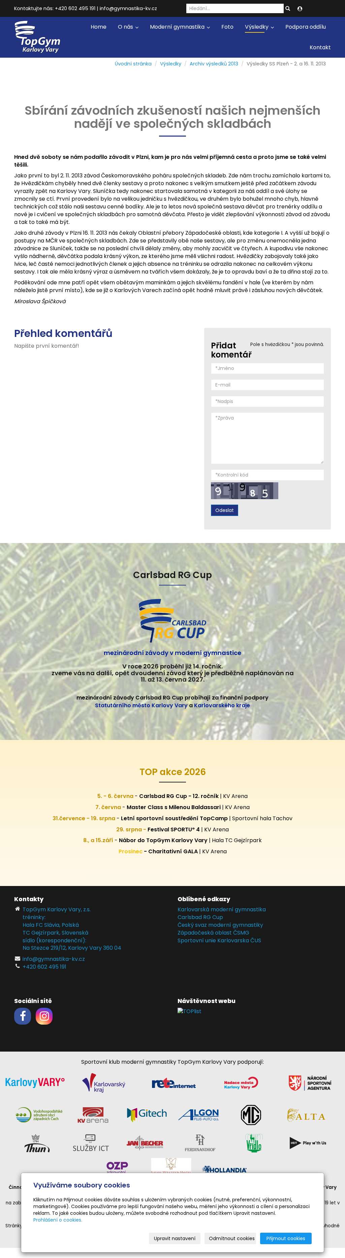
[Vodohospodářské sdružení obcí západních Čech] (39, 1114)
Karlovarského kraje (222, 705)
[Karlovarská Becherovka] (145, 1142)
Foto (227, 27)
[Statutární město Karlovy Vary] (35, 1083)
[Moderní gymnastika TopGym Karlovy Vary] (37, 36)
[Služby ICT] (91, 1142)
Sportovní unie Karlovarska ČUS (219, 940)
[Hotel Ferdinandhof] (200, 1142)
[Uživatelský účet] (300, 8)
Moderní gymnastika (178, 27)
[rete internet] (174, 1083)
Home (98, 27)
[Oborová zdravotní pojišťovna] (117, 1169)
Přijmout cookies (285, 1238)
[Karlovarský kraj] (103, 1083)
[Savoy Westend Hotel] (171, 1169)
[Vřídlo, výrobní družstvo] (254, 1142)
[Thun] (37, 1142)
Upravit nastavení (174, 1238)
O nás (126, 27)
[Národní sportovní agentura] (310, 1083)
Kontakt (320, 47)
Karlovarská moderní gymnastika (222, 909)
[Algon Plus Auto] (198, 1114)
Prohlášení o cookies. (57, 1220)
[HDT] (308, 1142)
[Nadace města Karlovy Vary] (241, 1083)
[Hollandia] (225, 1169)
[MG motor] (251, 1114)
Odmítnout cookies (232, 1238)
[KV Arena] (93, 1114)
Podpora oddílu (305, 27)
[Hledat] (287, 8)
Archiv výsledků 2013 (214, 63)
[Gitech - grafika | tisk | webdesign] (147, 1114)
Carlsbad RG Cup (200, 917)
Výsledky (257, 27)
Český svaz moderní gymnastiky (220, 925)
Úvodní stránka (133, 63)
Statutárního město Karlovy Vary (141, 705)
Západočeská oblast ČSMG (213, 933)
